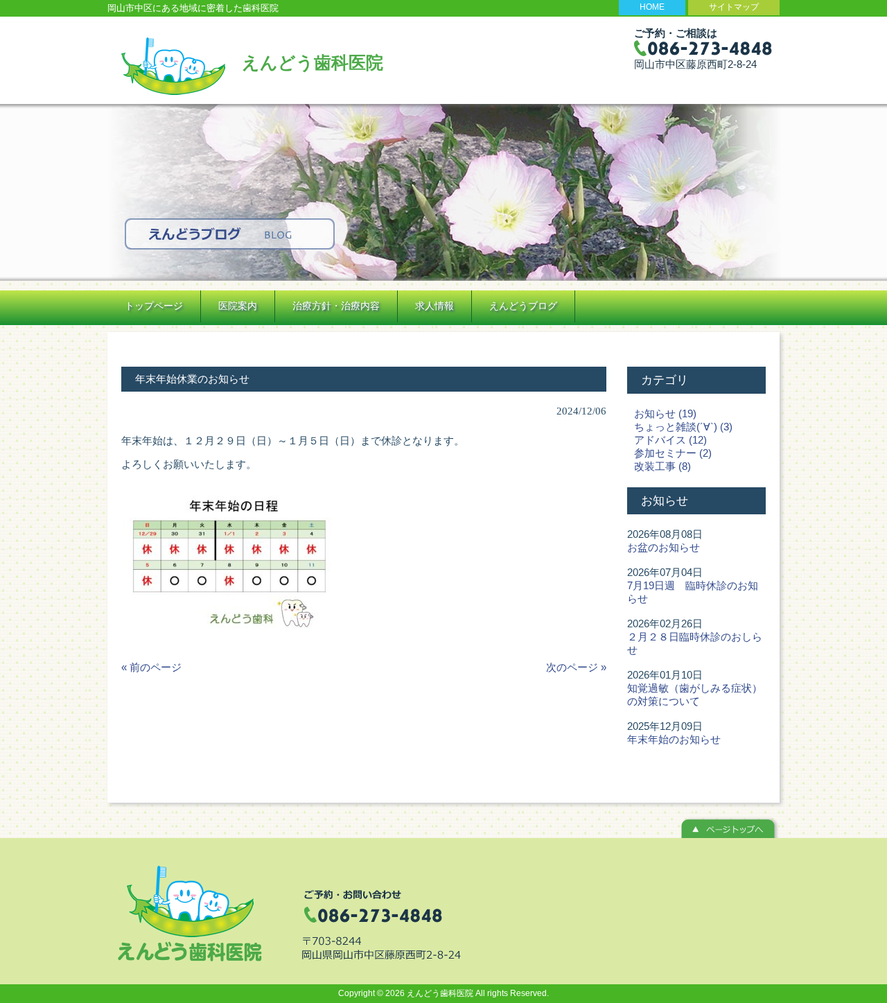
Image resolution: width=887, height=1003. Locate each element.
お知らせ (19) (665, 413)
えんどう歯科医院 (312, 62)
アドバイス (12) (670, 440)
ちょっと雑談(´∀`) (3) (683, 427)
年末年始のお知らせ (674, 739)
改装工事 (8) (662, 466)
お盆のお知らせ (663, 547)
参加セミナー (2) (673, 453)
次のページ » (576, 667)
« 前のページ (151, 667)
